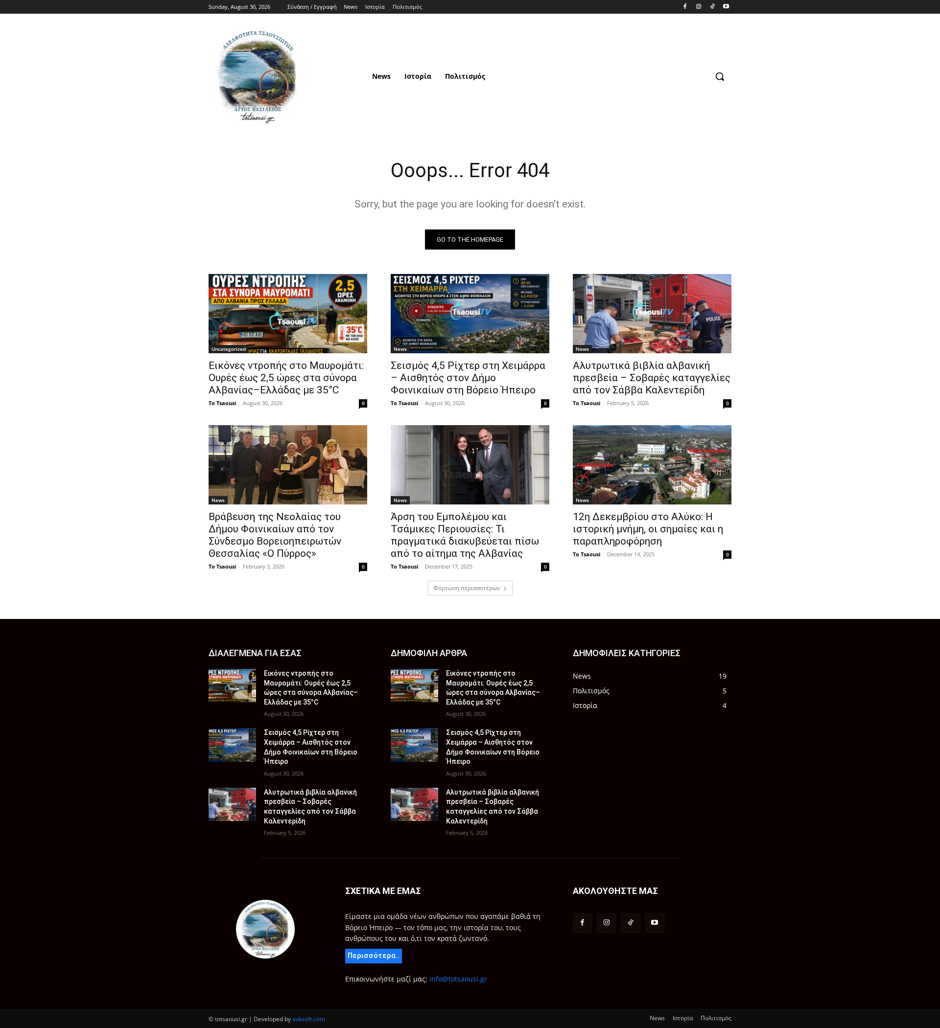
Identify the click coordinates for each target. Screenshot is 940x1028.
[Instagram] (699, 7)
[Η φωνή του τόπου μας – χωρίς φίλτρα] (265, 929)
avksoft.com (308, 1019)
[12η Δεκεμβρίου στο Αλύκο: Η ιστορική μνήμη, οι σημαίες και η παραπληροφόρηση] (652, 464)
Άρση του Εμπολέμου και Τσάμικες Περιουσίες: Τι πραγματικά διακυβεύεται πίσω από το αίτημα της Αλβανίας (465, 535)
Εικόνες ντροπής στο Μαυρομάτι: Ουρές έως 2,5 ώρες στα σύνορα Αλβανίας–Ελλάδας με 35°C (286, 378)
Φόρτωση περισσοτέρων (466, 588)
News (400, 348)
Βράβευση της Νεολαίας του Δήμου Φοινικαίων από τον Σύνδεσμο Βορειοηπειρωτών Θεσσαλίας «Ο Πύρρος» (275, 535)
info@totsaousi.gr (458, 978)
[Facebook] (685, 7)
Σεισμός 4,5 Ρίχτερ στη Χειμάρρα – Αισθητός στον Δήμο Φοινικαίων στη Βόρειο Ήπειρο (468, 378)
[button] (719, 76)
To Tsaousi (222, 403)
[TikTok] (712, 7)
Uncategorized (229, 348)
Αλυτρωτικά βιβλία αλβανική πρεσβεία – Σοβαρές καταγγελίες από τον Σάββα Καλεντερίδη (651, 378)
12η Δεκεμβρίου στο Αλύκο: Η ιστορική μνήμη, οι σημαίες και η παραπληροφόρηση (648, 529)
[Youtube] (725, 7)
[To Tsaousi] (287, 76)
